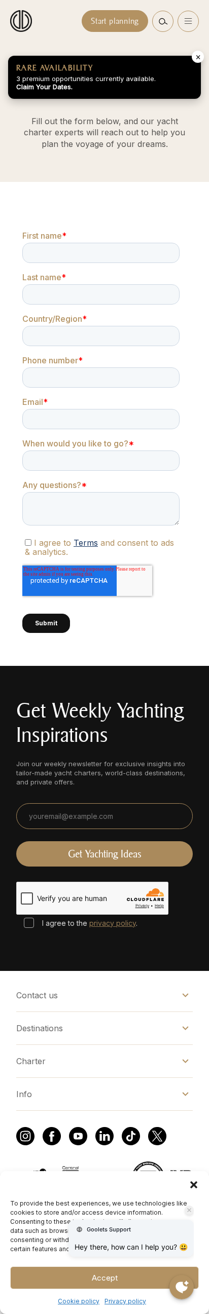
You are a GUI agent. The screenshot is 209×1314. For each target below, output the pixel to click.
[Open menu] (188, 21)
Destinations (39, 1028)
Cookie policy (78, 1301)
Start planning (115, 21)
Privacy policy (125, 1301)
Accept (105, 1278)
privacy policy (112, 923)
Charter (31, 1061)
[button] (194, 1184)
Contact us (37, 995)
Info (24, 1094)
